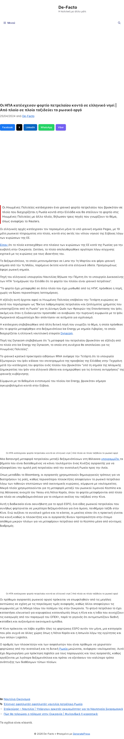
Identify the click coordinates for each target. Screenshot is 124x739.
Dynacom (67, 333)
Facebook (7, 127)
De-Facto (67, 7)
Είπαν (4, 244)
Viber (61, 127)
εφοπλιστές (39, 704)
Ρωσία (63, 648)
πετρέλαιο (66, 704)
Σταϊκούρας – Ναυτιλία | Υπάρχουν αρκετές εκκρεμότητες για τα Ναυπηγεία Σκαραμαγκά (63, 709)
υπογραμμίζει (110, 459)
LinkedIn (30, 127)
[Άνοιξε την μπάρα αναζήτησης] (119, 23)
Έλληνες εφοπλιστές (17, 704)
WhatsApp (46, 127)
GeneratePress (81, 733)
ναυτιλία (53, 704)
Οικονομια (23, 699)
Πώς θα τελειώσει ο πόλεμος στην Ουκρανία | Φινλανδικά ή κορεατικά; (51, 714)
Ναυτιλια (10, 699)
